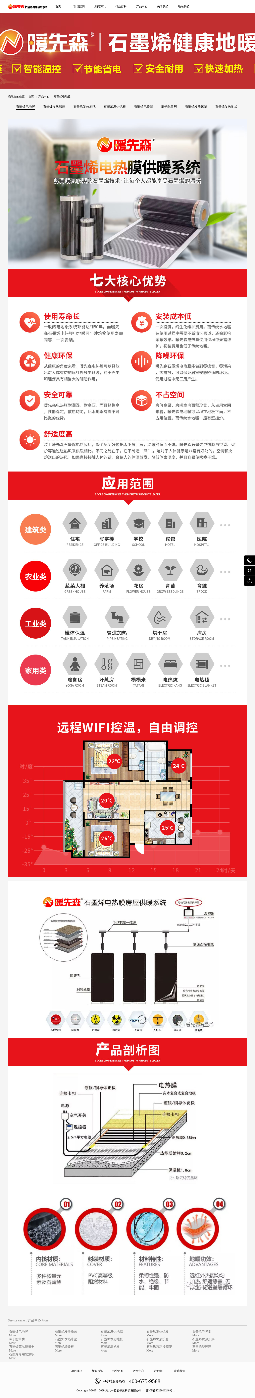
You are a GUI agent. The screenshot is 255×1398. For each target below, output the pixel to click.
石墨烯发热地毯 (112, 1331)
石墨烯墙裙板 (110, 1346)
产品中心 (43, 96)
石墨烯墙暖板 (64, 1346)
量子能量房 (17, 1339)
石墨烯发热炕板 (157, 1331)
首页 (58, 6)
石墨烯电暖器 (201, 1331)
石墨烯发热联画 (66, 1331)
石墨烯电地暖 (62, 96)
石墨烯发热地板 (112, 1339)
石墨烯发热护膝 (157, 1339)
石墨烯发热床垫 (66, 1339)
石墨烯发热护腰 (203, 1339)
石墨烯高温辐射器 (21, 1346)
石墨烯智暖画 (201, 1346)
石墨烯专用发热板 (21, 1354)
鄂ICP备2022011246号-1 (160, 1390)
